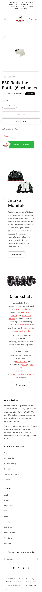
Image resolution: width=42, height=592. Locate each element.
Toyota (7, 522)
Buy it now (21, 121)
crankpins (24, 325)
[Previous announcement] (4, 5)
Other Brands (10, 532)
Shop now (17, 254)
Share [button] (6, 136)
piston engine (22, 309)
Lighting (8, 543)
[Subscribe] (35, 559)
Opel (6, 516)
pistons (27, 328)
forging (13, 374)
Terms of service (14, 585)
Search (7, 469)
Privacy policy (31, 582)
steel (24, 364)
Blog (6, 453)
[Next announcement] (37, 5)
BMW (6, 500)
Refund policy (10, 464)
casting (21, 374)
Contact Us (9, 458)
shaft (20, 321)
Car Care (8, 538)
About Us (8, 480)
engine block (21, 361)
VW (6, 511)
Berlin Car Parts (19, 579)
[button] (5, 18)
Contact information (29, 585)
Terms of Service (11, 474)
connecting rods (22, 331)
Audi (6, 495)
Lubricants (8, 527)
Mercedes (8, 506)
